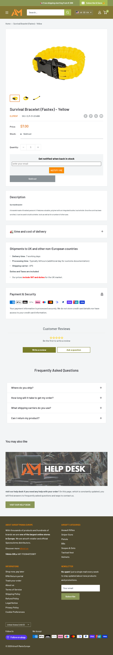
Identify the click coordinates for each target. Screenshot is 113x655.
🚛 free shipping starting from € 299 (56, 3)
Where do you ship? (22, 387)
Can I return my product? (25, 418)
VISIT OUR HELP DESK (20, 504)
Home (8, 24)
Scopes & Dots (68, 548)
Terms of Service (14, 589)
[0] (105, 12)
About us (10, 585)
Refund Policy (12, 598)
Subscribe (70, 596)
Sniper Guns (67, 534)
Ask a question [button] (74, 349)
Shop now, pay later (15, 571)
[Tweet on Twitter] (96, 116)
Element (14, 116)
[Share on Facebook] (86, 116)
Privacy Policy (12, 607)
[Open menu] (7, 12)
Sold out (33, 178)
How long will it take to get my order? (32, 397)
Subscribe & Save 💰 (95, 3)
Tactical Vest (67, 552)
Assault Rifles (68, 530)
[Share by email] (101, 116)
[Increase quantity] (38, 147)
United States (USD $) (16, 625)
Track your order (13, 580)
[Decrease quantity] (23, 147)
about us (24, 548)
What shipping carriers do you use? (31, 407)
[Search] (67, 12)
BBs (63, 543)
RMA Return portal (14, 576)
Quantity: (14, 147)
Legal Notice (12, 603)
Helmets (65, 557)
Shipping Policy (13, 594)
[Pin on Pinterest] (91, 116)
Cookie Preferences (15, 612)
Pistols (64, 539)
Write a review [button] (39, 349)
